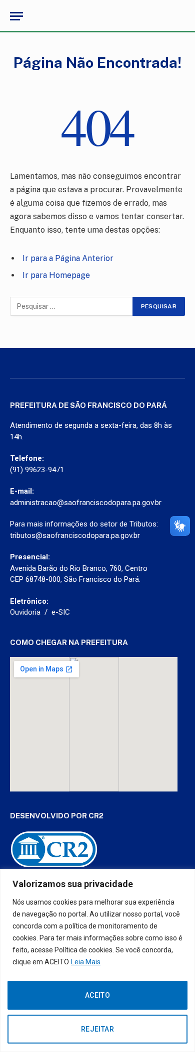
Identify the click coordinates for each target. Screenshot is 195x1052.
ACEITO (97, 995)
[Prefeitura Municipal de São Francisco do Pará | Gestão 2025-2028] (97, 16)
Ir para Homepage (56, 275)
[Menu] (16, 16)
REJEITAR (97, 1029)
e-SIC (61, 612)
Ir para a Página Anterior (68, 258)
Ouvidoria (25, 612)
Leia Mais (85, 962)
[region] (97, 960)
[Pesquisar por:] (72, 306)
